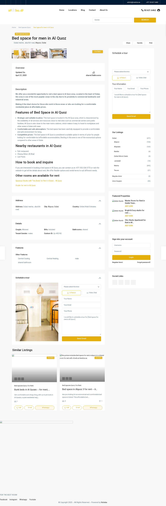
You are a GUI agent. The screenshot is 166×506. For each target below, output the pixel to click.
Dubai (44, 43)
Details (19, 223)
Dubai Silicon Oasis (121, 156)
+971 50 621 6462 (152, 2)
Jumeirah (117, 161)
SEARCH (145, 19)
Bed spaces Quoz (25, 27)
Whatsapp (45, 408)
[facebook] (8, 2)
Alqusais (117, 147)
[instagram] (23, 2)
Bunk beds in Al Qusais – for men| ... (32, 390)
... (38, 397)
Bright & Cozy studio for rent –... (134, 211)
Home (61, 10)
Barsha (116, 151)
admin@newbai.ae (133, 2)
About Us (104, 10)
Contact (92, 10)
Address (19, 200)
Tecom (116, 170)
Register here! (117, 262)
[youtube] (18, 2)
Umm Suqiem (117, 181)
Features (19, 248)
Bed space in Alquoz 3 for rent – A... (79, 389)
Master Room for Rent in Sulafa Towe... (135, 202)
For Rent (30, 386)
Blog (83, 10)
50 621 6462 (150, 10)
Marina (116, 166)
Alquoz (38, 43)
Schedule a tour (23, 277)
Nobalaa (104, 502)
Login (131, 257)
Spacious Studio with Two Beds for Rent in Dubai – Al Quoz (39, 181)
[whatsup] (13, 2)
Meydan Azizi (117, 176)
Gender (97, 20)
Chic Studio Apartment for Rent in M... (135, 221)
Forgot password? (143, 262)
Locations (72, 10)
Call (20, 408)
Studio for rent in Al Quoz (25, 185)
